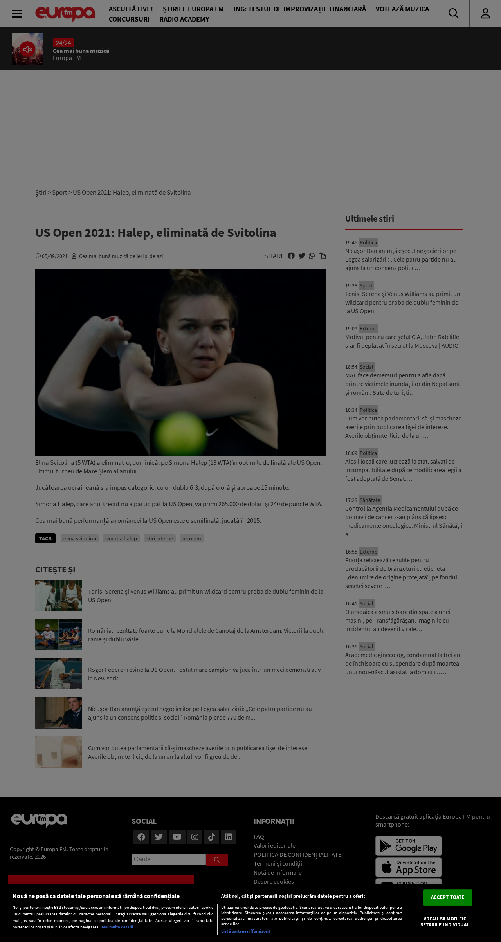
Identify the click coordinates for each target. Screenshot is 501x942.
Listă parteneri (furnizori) (245, 931)
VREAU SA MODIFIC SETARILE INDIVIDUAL (444, 921)
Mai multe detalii (117, 926)
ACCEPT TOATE (448, 897)
